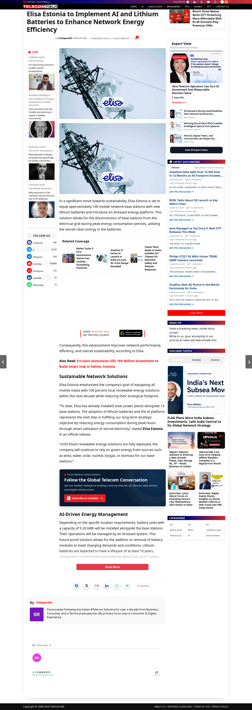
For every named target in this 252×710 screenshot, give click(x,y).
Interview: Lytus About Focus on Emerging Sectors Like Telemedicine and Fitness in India (180, 499)
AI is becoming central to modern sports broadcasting (41, 67)
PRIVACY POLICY (220, 706)
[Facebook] (76, 585)
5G (189, 524)
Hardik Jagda (37, 57)
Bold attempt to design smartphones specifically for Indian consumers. (41, 157)
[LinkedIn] (106, 585)
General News (213, 535)
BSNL (191, 530)
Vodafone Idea (213, 530)
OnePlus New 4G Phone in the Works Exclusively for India (194, 286)
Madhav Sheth (37, 147)
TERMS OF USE (201, 706)
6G (171, 524)
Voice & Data (155, 6)
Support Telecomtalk (38, 2)
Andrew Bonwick (39, 95)
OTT (209, 6)
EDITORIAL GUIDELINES (180, 706)
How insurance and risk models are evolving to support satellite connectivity (40, 113)
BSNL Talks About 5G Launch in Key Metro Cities (193, 202)
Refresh (175, 167)
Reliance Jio (176, 535)
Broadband (173, 6)
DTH (187, 6)
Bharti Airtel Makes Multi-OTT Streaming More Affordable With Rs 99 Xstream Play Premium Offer (207, 18)
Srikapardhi (65, 38)
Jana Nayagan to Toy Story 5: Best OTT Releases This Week (195, 230)
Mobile (198, 6)
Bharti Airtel (176, 530)
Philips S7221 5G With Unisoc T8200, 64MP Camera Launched (193, 258)
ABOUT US (159, 706)
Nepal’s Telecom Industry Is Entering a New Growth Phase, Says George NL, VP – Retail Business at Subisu (181, 459)
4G (207, 524)
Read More (112, 567)
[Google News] (143, 585)
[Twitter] (86, 585)
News (134, 6)
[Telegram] (127, 585)
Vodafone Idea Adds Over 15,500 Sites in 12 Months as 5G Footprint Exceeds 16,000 (194, 173)
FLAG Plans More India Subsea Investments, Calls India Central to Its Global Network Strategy (194, 421)
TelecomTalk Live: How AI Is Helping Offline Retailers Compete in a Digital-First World (210, 457)
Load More (196, 312)
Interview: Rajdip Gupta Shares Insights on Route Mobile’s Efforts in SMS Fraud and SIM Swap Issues (210, 500)
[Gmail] (96, 585)
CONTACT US (222, 6)
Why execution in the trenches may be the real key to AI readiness (41, 195)
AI (142, 6)
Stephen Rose (37, 184)
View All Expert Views (196, 150)
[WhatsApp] (116, 585)
